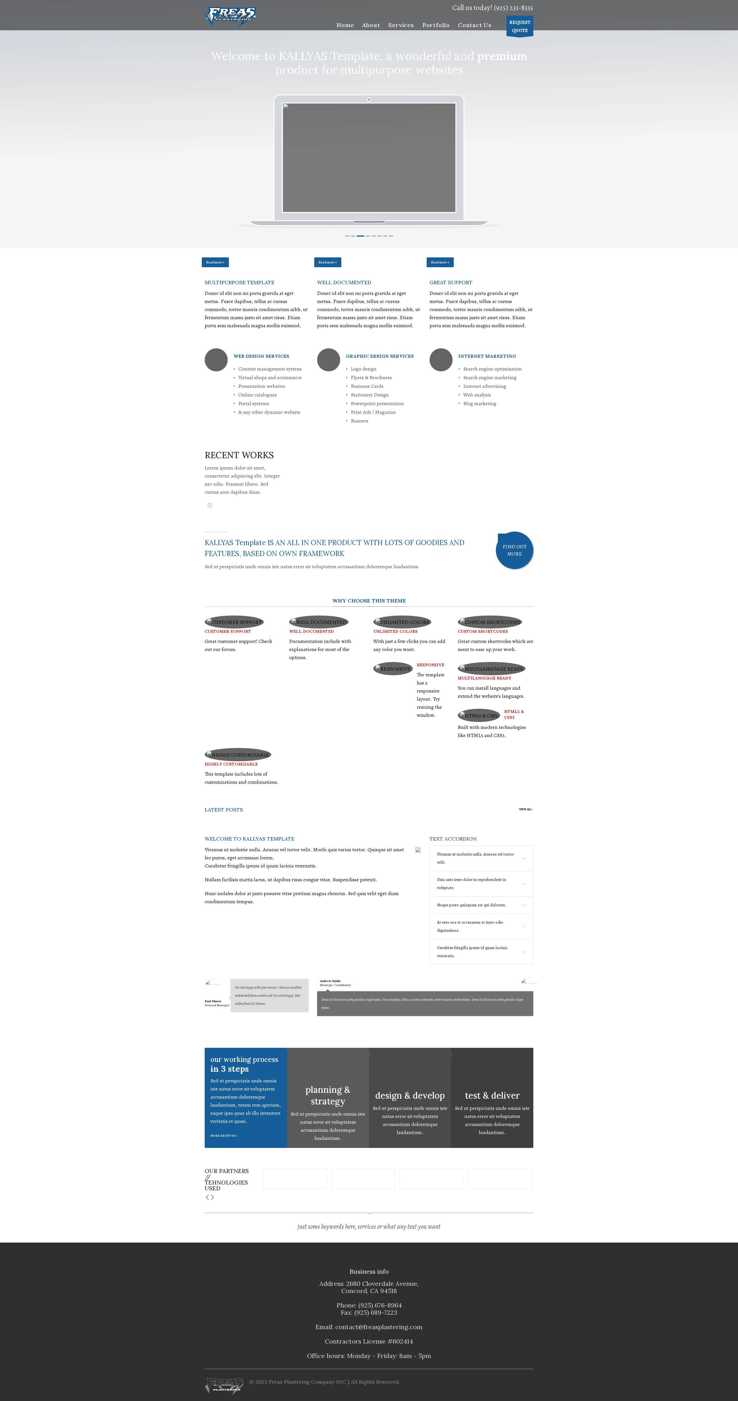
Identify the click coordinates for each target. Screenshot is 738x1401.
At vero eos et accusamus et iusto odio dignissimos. (470, 926)
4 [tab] (368, 236)
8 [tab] (391, 236)
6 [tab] (379, 236)
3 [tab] (360, 236)
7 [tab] (385, 236)
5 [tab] (374, 236)
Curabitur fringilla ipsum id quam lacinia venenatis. (472, 952)
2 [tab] (353, 236)
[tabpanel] (369, 157)
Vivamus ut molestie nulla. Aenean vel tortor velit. (475, 858)
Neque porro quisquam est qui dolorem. (471, 905)
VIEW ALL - (526, 809)
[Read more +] (256, 269)
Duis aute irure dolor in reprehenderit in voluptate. (471, 884)
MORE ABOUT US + (224, 1135)
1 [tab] (347, 236)
